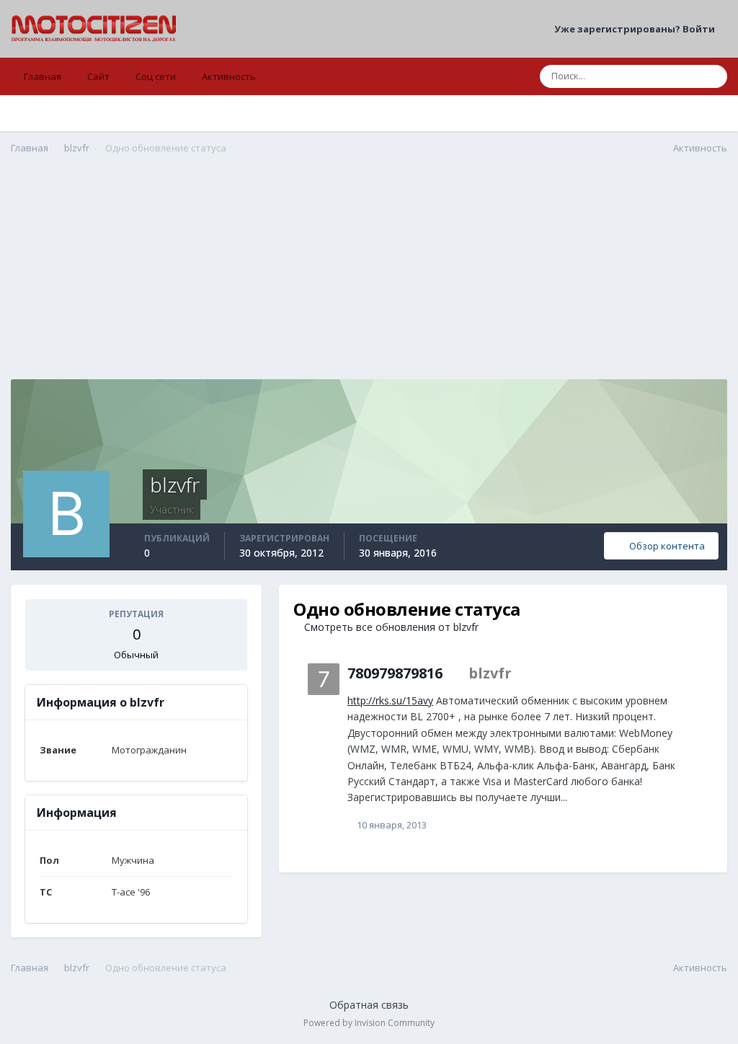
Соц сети (155, 76)
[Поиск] (712, 76)
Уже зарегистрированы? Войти (636, 28)
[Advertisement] (369, 278)
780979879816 (395, 673)
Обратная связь (369, 1005)
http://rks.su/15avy (390, 700)
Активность (229, 76)
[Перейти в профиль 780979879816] (323, 679)
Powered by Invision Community (369, 1023)
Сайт (98, 76)
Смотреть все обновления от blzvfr (390, 627)
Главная (42, 76)
